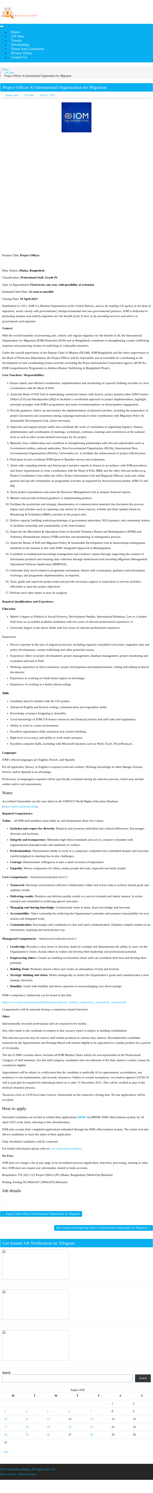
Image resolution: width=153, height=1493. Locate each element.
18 (27, 1426)
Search (6, 1372)
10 (5, 1419)
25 (27, 1434)
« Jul (5, 1452)
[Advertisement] (76, 165)
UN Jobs (9, 72)
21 (91, 1426)
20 (70, 1426)
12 (48, 1419)
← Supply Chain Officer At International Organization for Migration (41, 1213)
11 (27, 1419)
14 (91, 1419)
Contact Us (19, 57)
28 (91, 1434)
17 (5, 1426)
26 (48, 1434)
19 (48, 1426)
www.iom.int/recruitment (66, 1148)
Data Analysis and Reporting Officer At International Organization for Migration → (103, 1227)
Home (5, 69)
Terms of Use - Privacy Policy (18, 1474)
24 (5, 1434)
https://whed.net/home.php (19, 806)
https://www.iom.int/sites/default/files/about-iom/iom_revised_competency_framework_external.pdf (64, 1002)
